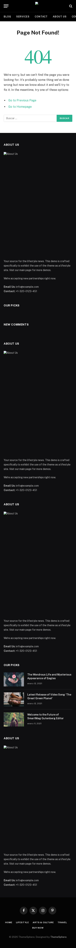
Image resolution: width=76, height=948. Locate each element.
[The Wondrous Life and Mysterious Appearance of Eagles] (14, 679)
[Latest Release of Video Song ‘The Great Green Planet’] (14, 699)
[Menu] (6, 6)
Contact (41, 16)
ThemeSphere (58, 937)
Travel (62, 922)
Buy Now (38, 927)
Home (8, 922)
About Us (59, 16)
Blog (7, 16)
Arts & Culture (43, 922)
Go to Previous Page (22, 100)
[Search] (70, 6)
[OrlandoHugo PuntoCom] (38, 6)
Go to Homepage (20, 106)
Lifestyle (22, 922)
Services (23, 16)
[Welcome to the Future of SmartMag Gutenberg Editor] (14, 719)
